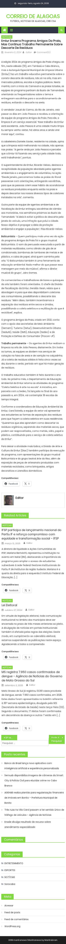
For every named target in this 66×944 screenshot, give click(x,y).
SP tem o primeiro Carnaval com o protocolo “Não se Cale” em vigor (11, 737)
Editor (29, 52)
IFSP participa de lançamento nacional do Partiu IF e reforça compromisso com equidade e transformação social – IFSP (31, 534)
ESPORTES (9, 870)
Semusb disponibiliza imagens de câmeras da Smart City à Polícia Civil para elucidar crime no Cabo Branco (33, 780)
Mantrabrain (51, 940)
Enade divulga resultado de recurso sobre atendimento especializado (27, 824)
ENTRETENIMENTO (13, 863)
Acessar (8, 905)
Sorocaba (9, 884)
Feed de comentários (16, 919)
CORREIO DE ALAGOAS (33, 16)
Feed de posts (12, 912)
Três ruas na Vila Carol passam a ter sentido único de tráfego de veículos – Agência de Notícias (34, 812)
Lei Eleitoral (9, 605)
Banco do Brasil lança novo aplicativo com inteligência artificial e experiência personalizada (31, 766)
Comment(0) (43, 52)
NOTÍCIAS (6, 37)
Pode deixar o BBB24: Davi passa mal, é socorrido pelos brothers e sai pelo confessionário (58, 737)
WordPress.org (12, 926)
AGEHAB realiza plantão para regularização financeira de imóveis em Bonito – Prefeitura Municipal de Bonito (34, 797)
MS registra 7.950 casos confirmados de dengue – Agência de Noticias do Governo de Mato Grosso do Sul (32, 676)
